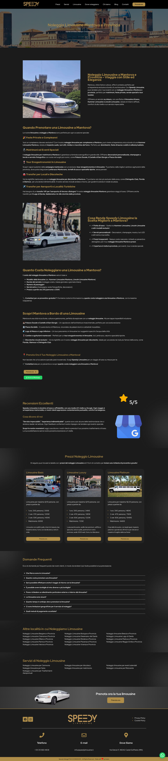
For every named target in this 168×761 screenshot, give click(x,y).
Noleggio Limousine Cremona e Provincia (39, 636)
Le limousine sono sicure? (36, 597)
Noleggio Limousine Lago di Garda (119, 636)
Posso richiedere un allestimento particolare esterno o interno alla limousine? (56, 592)
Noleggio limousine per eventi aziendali (121, 665)
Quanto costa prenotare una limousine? (41, 578)
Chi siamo (107, 4)
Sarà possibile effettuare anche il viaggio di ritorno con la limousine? (53, 583)
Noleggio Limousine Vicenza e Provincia (80, 644)
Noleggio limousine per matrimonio (78, 668)
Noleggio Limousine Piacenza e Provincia (80, 642)
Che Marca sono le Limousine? (38, 573)
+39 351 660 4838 (42, 750)
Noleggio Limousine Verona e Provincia (38, 644)
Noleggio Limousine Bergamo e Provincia (39, 633)
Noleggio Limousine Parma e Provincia (38, 642)
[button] (84, 573)
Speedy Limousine (71, 31)
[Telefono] (41, 735)
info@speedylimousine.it (84, 750)
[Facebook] (25, 719)
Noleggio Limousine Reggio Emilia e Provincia (124, 642)
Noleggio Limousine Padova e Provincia (121, 639)
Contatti (125, 4)
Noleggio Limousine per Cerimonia (36, 665)
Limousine (77, 4)
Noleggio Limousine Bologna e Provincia (80, 633)
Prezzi (58, 4)
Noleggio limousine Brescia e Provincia (121, 633)
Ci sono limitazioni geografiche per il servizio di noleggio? (49, 606)
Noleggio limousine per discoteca (78, 665)
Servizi (66, 4)
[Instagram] (30, 719)
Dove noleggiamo (92, 4)
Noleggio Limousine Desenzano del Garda (81, 636)
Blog (116, 4)
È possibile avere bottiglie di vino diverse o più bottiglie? (48, 587)
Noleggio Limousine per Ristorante (120, 668)
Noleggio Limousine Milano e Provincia (38, 639)
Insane (107, 759)
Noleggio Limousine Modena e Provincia (80, 639)
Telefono (42, 742)
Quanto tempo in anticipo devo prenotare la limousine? (48, 602)
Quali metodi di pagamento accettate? (41, 611)
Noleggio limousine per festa (34, 668)
